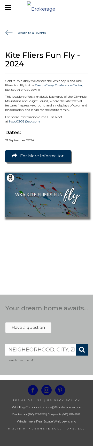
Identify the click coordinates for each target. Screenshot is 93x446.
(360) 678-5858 (71, 414)
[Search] (82, 350)
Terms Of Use (27, 400)
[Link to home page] (46, 8)
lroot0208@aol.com (24, 121)
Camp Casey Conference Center (58, 85)
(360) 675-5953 (36, 414)
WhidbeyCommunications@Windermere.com (46, 407)
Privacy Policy (63, 400)
